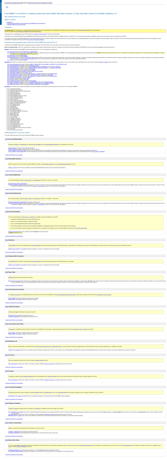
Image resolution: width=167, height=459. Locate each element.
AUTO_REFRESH (33, 82)
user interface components (20, 445)
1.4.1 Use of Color (11, 52)
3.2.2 (6, 371)
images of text (28, 180)
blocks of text (25, 217)
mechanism (32, 217)
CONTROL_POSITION (48, 83)
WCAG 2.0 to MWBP (40, 3)
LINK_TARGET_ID (32, 73)
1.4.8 (6, 211)
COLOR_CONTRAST (55, 66)
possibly (106, 62)
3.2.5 (6, 403)
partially (101, 62)
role (74, 445)
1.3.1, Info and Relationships (13, 64)
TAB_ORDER (24, 56)
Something (7, 62)
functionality (13, 245)
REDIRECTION (49, 82)
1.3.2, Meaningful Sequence (13, 65)
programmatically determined (51, 144)
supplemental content (56, 346)
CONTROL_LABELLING (47, 74)
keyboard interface (36, 245)
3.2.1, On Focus (10, 78)
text (21, 180)
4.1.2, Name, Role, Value (13, 84)
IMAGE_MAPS (53, 73)
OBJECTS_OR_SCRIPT (30, 70)
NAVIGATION (33, 80)
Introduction (10, 22)
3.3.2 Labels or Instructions (13, 83)
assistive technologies (22, 446)
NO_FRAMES (45, 84)
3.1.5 (6, 341)
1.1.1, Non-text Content (12, 51)
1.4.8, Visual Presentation (13, 69)
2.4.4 (6, 289)
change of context (39, 360)
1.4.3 (6, 174)
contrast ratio (37, 180)
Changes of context (13, 408)
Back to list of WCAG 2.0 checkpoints (14, 154)
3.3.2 (6, 423)
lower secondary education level (43, 346)
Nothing (7, 49)
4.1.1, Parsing (10, 59)
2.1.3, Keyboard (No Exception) (14, 71)
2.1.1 (6, 240)
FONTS (31, 64)
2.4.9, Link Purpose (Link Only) (14, 76)
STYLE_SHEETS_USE (61, 64)
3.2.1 (6, 355)
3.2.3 (6, 387)
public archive (37, 31)
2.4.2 (6, 272)
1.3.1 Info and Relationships (30, 58)
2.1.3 (6, 256)
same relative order (62, 392)
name (70, 445)
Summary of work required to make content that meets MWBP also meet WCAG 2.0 (26, 23)
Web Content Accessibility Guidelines (35, 39)
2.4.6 (6, 306)
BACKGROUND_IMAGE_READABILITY (38, 66)
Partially (14, 148)
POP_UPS (26, 78)
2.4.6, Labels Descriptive (13, 74)
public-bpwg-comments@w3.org (24, 31)
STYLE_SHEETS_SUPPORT (48, 64)
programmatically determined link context (65, 294)
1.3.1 (6, 139)
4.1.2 (6, 440)
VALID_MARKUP (23, 59)
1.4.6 (6, 193)
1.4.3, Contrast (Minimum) (13, 66)
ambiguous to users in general (104, 294)
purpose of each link (15, 294)
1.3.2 (6, 158)
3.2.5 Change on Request (13, 82)
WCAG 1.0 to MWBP (48, 3)
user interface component (27, 376)
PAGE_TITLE (28, 72)
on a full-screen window (81, 228)
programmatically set (127, 445)
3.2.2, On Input (10, 79)
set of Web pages (48, 392)
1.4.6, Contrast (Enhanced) (13, 67)
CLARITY (29, 77)
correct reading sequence (47, 164)
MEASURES (24, 55)
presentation (38, 144)
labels (16, 312)
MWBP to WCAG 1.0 (32, 3)
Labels (10, 428)
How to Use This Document (40, 34)
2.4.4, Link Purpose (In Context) (14, 73)
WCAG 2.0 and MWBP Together (14, 3)
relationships (24, 144)
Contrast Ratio (41, 186)
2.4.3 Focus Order (11, 56)
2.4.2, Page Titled (11, 72)
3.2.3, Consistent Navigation (13, 80)
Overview (6, 3)
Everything (7, 86)
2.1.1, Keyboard (10, 70)
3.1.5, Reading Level (12, 77)
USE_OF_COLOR (25, 52)
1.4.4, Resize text (11, 55)
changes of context (48, 363)
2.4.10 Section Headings (13, 57)
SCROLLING (32, 69)
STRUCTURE (27, 57)
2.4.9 (6, 324)
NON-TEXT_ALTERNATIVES (31, 51)
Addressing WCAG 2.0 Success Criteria (16, 24)
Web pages (11, 277)
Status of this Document (84, 30)
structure (16, 144)
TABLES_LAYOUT (34, 65)
